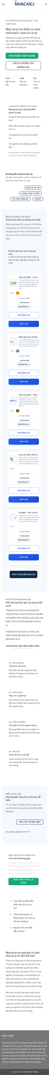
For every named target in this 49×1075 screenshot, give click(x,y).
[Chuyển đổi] (10, 901)
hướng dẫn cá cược (14, 996)
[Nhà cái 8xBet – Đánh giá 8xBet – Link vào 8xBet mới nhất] (13, 400)
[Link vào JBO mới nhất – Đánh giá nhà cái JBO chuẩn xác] (13, 459)
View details (23, 306)
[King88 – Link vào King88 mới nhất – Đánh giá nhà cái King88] (13, 517)
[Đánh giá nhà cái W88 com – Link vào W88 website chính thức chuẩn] (13, 341)
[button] (3, 4)
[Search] (46, 4)
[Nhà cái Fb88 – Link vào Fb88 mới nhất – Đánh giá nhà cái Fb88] (13, 283)
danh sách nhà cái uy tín (16, 979)
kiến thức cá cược (33, 996)
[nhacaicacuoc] (24, 4)
